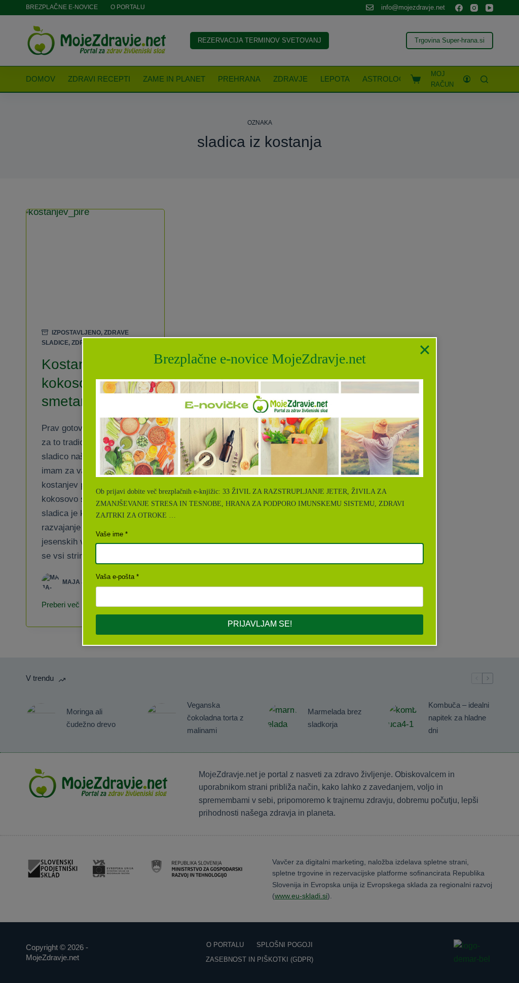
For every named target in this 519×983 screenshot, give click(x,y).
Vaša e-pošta (115, 576)
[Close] (424, 349)
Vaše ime (109, 534)
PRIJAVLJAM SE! (260, 624)
